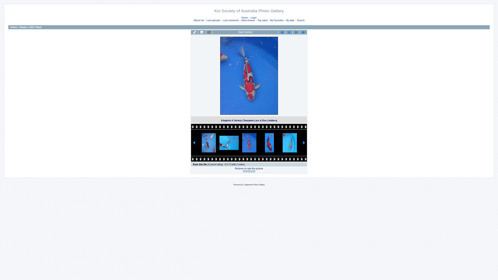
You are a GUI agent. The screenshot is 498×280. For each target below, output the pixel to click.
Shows (23, 27)
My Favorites (277, 20)
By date (290, 20)
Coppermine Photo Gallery (254, 185)
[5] (254, 171)
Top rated (262, 20)
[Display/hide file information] (201, 32)
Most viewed (248, 20)
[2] (246, 171)
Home (244, 17)
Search (301, 20)
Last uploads (213, 20)
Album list (199, 20)
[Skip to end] (303, 32)
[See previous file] (289, 32)
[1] (244, 171)
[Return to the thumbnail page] (194, 32)
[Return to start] (281, 32)
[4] (251, 171)
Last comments (231, 20)
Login (254, 17)
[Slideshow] (208, 32)
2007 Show (35, 27)
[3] (249, 171)
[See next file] (296, 32)
